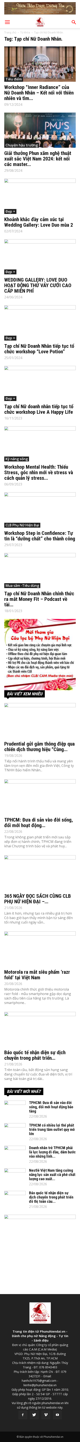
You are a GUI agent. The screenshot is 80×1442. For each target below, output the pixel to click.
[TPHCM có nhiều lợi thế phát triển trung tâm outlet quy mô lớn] (15, 1130)
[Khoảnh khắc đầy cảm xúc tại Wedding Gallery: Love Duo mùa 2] (40, 196)
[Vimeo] (46, 1415)
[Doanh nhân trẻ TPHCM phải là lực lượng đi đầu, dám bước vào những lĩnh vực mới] (15, 1153)
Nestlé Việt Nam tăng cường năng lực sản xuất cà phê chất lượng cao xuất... (52, 1174)
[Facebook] (23, 1415)
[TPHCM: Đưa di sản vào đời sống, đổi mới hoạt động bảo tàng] (40, 796)
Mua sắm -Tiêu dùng (22, 585)
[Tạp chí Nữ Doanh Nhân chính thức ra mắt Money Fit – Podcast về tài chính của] (40, 570)
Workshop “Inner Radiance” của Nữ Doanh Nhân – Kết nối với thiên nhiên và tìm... (39, 92)
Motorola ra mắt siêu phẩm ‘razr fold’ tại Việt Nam (37, 975)
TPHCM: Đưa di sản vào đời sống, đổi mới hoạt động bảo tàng (51, 1106)
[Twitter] (34, 1415)
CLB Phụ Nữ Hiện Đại (22, 525)
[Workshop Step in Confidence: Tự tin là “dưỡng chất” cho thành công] (40, 509)
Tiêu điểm (14, 79)
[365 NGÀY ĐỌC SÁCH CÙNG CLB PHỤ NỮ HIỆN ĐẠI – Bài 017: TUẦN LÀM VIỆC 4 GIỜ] (40, 872)
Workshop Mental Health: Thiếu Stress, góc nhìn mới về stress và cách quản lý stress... (38, 472)
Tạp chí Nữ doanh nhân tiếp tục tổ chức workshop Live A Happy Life (38, 409)
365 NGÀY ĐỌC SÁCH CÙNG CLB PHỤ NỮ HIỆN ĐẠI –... (37, 899)
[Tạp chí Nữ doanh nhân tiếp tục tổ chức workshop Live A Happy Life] (40, 383)
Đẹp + (10, 211)
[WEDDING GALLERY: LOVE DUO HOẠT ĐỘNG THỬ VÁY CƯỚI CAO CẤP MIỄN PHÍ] (40, 256)
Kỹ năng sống (17, 459)
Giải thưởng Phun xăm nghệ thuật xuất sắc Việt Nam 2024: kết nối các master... (37, 158)
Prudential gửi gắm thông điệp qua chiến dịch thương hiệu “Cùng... (39, 746)
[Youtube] (57, 1415)
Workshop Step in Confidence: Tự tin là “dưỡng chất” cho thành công (39, 536)
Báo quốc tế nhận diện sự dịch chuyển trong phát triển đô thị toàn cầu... (51, 1197)
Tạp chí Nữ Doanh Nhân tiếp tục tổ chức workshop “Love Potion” (39, 349)
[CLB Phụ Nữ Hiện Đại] (40, 654)
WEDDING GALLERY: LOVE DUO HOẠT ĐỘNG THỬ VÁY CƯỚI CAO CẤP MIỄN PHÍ (37, 285)
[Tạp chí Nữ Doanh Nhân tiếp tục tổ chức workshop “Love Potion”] (40, 322)
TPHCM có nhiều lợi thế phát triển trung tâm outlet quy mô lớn (52, 1129)
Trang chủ (10, 32)
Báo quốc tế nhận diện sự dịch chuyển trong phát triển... (34, 1055)
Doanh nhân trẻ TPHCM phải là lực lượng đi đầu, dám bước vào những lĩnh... (52, 1152)
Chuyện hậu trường (22, 145)
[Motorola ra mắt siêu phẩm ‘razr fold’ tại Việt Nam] (40, 949)
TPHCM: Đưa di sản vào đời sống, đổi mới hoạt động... (38, 822)
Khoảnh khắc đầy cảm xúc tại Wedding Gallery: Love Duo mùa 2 (38, 222)
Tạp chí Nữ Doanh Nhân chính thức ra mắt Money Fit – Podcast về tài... (39, 599)
